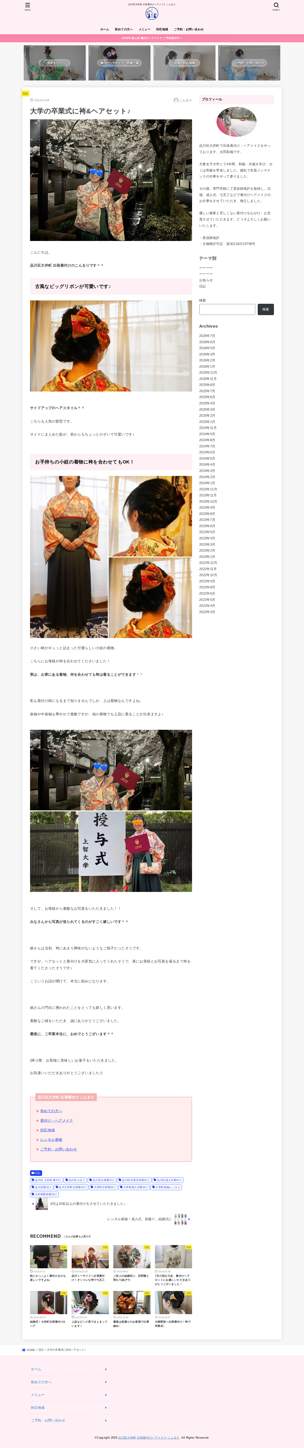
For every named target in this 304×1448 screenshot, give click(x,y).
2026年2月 (207, 360)
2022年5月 (207, 600)
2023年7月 (207, 520)
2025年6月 (207, 397)
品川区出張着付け (104, 1180)
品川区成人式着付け (169, 1180)
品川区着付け (43, 1187)
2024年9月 (207, 434)
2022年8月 (207, 587)
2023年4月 (207, 538)
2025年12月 (208, 372)
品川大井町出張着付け (72, 1187)
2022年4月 (207, 606)
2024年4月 (207, 464)
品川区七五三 (77, 1180)
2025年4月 (207, 403)
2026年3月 (207, 354)
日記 (25, 93)
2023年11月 (208, 495)
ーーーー (206, 268)
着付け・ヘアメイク (56, 1120)
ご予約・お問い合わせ (189, 29)
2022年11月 (208, 569)
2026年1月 (207, 366)
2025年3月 (207, 409)
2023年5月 (207, 532)
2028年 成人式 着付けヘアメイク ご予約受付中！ (152, 38)
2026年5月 (207, 348)
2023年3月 (207, 544)
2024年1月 (207, 483)
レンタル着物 (51, 1140)
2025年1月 (207, 422)
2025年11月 (208, 379)
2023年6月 (207, 526)
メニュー (145, 29)
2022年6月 (207, 593)
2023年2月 (207, 550)
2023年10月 (208, 501)
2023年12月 (208, 489)
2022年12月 (208, 563)
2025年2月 (207, 415)
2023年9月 (207, 507)
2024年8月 (207, 440)
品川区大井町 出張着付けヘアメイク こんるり (148, 1437)
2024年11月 (208, 428)
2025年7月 (207, 391)
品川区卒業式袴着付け (136, 1180)
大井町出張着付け (105, 1187)
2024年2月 (207, 477)
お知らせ (206, 280)
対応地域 (162, 29)
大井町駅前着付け (46, 1194)
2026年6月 (207, 342)
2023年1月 (207, 557)
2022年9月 (207, 581)
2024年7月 (207, 446)
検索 (202, 300)
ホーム (104, 29)
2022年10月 (208, 575)
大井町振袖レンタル (167, 1187)
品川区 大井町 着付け (48, 1180)
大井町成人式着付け (135, 1187)
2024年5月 (207, 458)
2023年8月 (207, 514)
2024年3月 (207, 471)
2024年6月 (207, 452)
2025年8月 (207, 385)
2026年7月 (207, 336)
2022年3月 (207, 612)
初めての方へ (124, 29)
